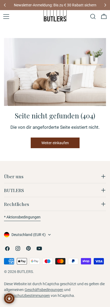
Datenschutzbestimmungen (27, 295)
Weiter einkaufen (55, 143)
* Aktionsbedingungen (22, 217)
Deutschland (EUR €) (28, 235)
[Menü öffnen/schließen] (6, 16)
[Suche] (93, 16)
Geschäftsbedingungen (44, 290)
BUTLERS (25, 271)
